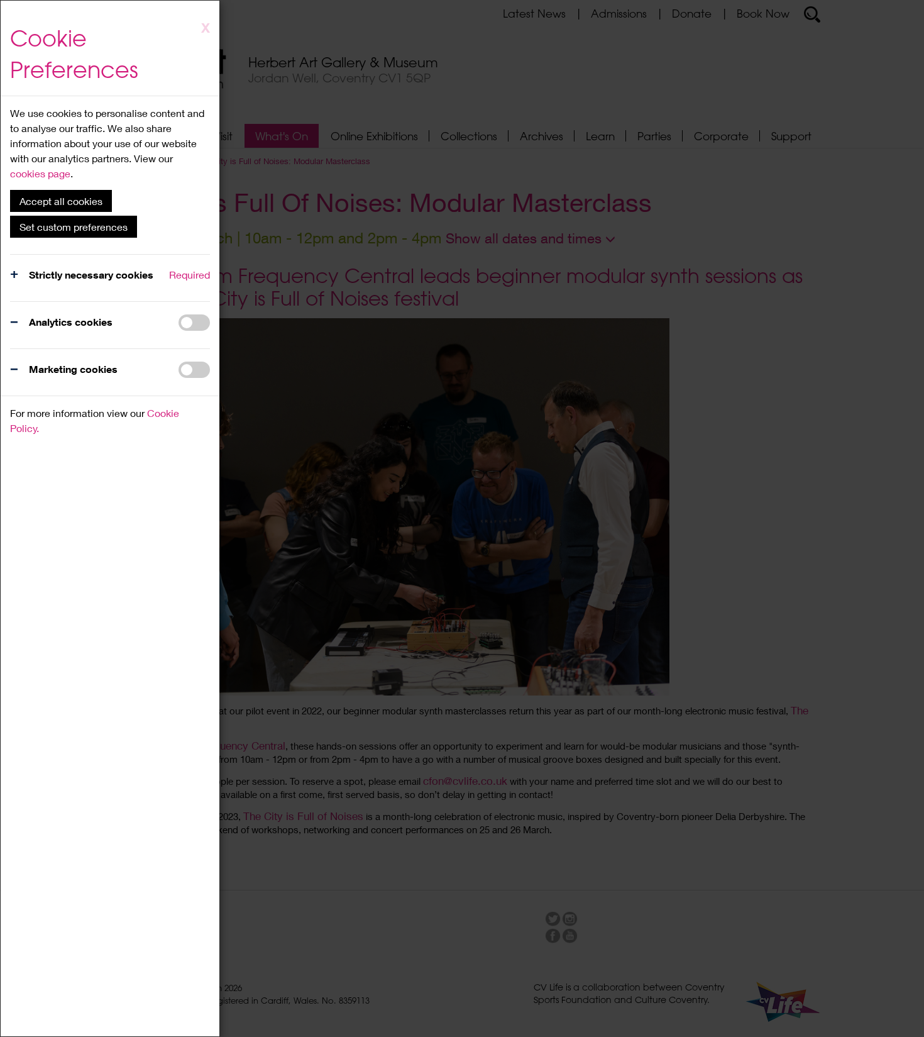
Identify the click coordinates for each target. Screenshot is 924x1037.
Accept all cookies (60, 201)
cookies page (40, 173)
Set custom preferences (73, 227)
